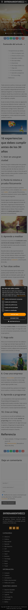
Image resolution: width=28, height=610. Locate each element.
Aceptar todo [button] (14, 314)
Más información (22, 296)
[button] (14, 321)
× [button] (24, 287)
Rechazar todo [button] (14, 318)
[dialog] (14, 305)
